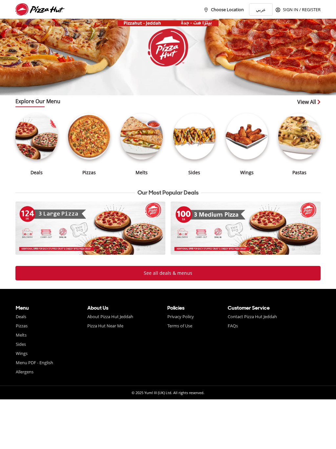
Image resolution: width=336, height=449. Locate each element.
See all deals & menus (168, 273)
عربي (261, 9)
